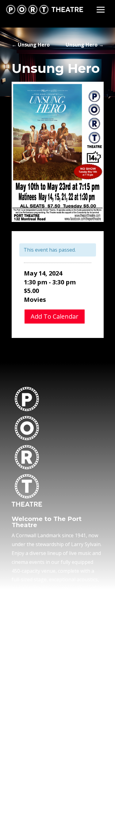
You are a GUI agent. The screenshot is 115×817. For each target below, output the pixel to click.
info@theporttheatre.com (41, 686)
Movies (35, 299)
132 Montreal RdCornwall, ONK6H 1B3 (31, 659)
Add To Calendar (55, 316)
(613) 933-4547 (28, 677)
